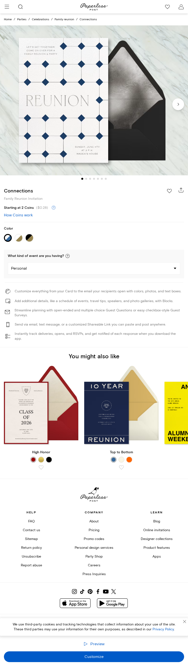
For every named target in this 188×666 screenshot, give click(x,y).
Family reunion (64, 19)
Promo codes (94, 539)
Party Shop (94, 556)
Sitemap (31, 539)
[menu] (7, 7)
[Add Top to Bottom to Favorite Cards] (121, 467)
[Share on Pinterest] (90, 591)
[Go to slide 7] (106, 179)
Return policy (31, 548)
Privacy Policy (163, 629)
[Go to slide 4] (94, 179)
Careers (94, 565)
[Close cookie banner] (185, 621)
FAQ (31, 521)
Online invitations (156, 530)
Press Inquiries (94, 574)
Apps (157, 556)
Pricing (94, 530)
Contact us (31, 530)
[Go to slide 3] (90, 179)
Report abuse (31, 565)
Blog (156, 521)
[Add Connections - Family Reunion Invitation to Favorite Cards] (169, 191)
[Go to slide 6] (102, 179)
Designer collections (157, 539)
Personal (19, 268)
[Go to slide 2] (86, 179)
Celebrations (40, 19)
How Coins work (18, 215)
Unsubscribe (31, 556)
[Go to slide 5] (98, 179)
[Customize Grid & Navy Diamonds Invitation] (94, 100)
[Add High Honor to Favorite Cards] (41, 467)
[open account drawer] (181, 7)
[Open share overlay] (181, 190)
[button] (67, 256)
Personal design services (94, 548)
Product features (156, 548)
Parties (21, 19)
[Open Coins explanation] (53, 207)
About (94, 521)
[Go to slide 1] (82, 179)
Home (8, 19)
